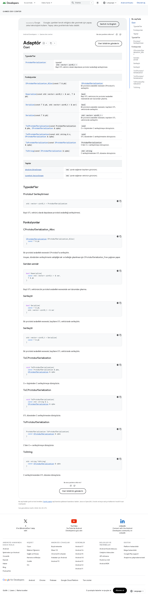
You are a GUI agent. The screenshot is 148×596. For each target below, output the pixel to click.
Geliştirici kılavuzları (107, 552)
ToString (30, 151)
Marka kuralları (22, 590)
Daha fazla (46, 3)
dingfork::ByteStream (33, 170)
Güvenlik (6, 556)
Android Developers (30, 34)
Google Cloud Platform (69, 580)
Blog (4, 567)
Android (6, 549)
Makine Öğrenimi (33, 550)
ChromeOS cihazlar (58, 554)
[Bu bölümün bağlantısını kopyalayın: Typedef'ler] (41, 187)
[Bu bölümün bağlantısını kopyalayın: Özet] (32, 47)
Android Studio (127, 3)
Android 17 (79, 546)
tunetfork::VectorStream (34, 176)
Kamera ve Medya (33, 557)
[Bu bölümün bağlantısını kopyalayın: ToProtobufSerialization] (51, 422)
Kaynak (5, 560)
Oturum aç (141, 3)
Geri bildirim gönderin (108, 43)
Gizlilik (29, 561)
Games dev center (12, 11)
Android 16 (79, 550)
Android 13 (79, 561)
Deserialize (31, 94)
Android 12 (79, 565)
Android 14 (79, 557)
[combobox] (82, 3)
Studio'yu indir (105, 560)
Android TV (55, 561)
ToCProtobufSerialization (37, 126)
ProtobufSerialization (36, 62)
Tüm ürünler (87, 580)
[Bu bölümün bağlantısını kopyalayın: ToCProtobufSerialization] (53, 358)
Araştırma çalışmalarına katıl (134, 557)
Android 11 (79, 569)
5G (28, 565)
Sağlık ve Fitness (33, 554)
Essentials (28, 3)
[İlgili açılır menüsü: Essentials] (36, 3)
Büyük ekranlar (56, 546)
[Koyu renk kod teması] (117, 201)
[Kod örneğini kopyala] (120, 201)
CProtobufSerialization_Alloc (39, 83)
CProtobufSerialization (92, 83)
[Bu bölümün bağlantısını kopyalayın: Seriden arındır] (41, 264)
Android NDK (104, 564)
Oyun (29, 546)
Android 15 (79, 554)
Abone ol (120, 590)
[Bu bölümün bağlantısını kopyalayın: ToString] (34, 452)
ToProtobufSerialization (37, 142)
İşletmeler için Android (11, 552)
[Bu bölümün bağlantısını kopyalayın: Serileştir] (35, 296)
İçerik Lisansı (47, 502)
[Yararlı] (117, 34)
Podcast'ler (7, 571)
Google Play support (131, 554)
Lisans (12, 590)
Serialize (30, 105)
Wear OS (54, 550)
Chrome (42, 580)
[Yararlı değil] (120, 34)
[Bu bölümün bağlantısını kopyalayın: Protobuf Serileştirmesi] (51, 194)
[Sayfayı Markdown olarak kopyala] (51, 43)
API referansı (104, 556)
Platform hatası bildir (131, 546)
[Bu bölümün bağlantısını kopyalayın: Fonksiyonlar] (42, 222)
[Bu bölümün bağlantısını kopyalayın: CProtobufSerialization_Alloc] (57, 229)
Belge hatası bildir (130, 550)
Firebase (53, 580)
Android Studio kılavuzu (108, 549)
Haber (5, 564)
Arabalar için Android (59, 557)
